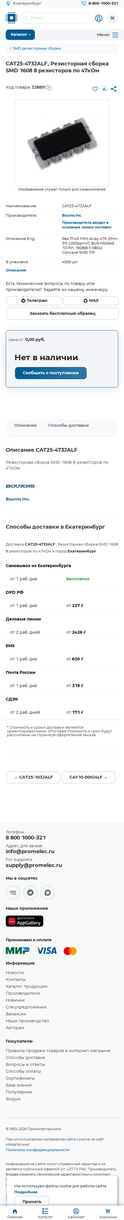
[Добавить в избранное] (95, 89)
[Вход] (98, 18)
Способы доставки (68, 426)
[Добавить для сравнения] (104, 89)
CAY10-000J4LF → (88, 777)
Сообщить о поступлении (51, 373)
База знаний (19, 1085)
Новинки (15, 1000)
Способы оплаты (23, 1072)
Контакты (16, 980)
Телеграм (37, 301)
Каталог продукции (27, 987)
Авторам (15, 1028)
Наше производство (27, 1021)
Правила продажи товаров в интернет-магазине (58, 1051)
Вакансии (16, 1014)
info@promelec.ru (30, 851)
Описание (16, 270)
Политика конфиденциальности (37, 1149)
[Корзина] (112, 18)
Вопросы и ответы (25, 1065)
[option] (62, 143)
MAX (94, 301)
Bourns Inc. (72, 215)
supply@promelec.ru (34, 865)
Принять (31, 1202)
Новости (15, 973)
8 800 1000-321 (26, 838)
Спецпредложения (26, 1007)
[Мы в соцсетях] (13, 892)
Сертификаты (20, 1079)
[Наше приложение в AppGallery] (24, 922)
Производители (23, 994)
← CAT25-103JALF (33, 777)
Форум (13, 1099)
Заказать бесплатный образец (62, 314)
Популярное (19, 1092)
